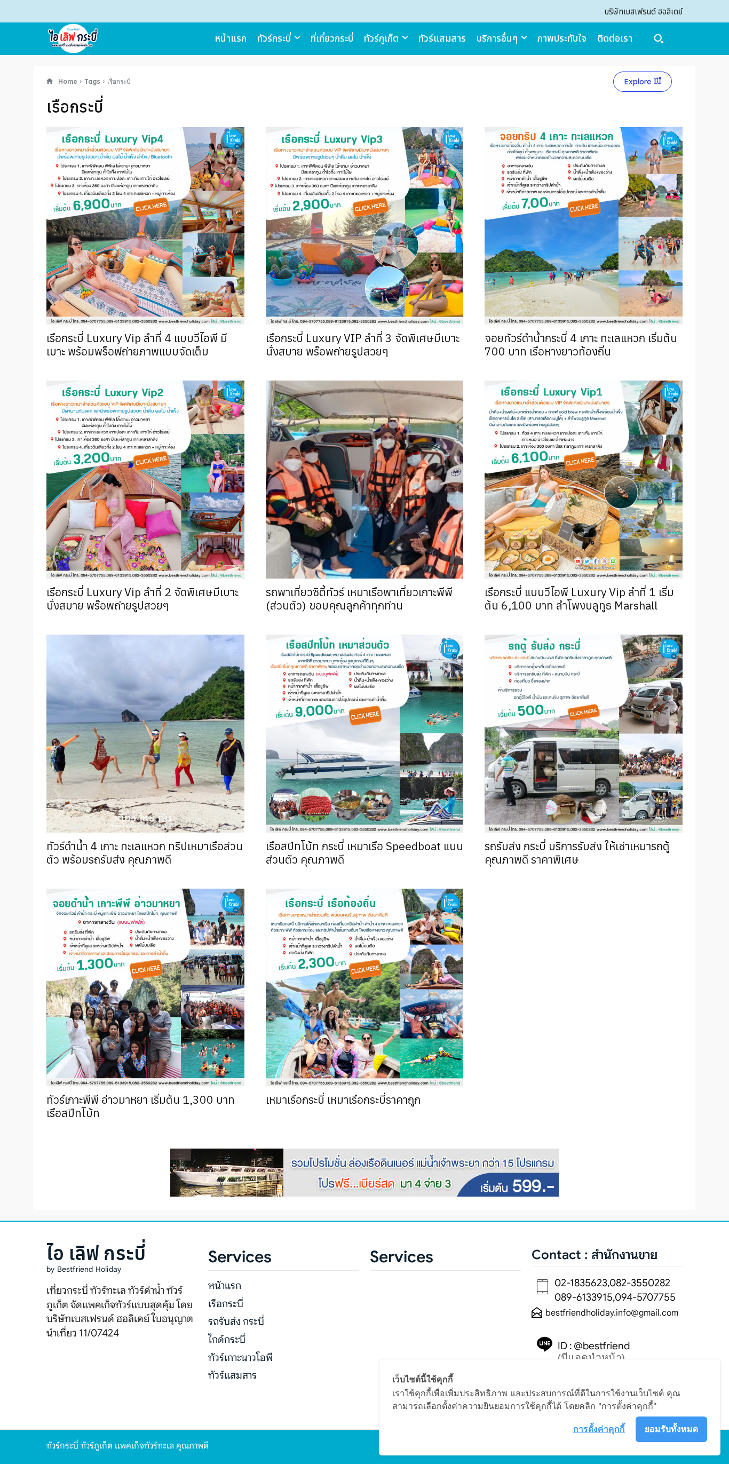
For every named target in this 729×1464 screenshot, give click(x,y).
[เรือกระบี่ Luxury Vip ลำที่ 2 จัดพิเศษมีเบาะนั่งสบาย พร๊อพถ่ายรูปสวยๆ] (145, 480)
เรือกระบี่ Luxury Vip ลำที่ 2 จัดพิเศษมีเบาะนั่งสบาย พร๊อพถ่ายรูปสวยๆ (142, 598)
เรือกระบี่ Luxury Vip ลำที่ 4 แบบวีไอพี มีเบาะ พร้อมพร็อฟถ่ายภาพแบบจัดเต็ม (136, 344)
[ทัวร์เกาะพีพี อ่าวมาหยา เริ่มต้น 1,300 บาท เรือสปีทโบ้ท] (145, 988)
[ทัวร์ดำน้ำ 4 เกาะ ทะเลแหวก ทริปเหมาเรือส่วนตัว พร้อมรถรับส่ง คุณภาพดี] (145, 734)
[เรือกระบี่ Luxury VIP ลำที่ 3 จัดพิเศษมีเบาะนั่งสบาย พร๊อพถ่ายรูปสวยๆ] (365, 226)
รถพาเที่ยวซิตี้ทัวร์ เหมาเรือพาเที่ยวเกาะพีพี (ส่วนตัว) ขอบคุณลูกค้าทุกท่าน (359, 598)
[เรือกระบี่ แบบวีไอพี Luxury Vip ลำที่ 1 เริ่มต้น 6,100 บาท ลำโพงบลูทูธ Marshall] (584, 480)
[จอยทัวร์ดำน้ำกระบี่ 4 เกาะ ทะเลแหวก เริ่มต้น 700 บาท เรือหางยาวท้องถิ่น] (584, 226)
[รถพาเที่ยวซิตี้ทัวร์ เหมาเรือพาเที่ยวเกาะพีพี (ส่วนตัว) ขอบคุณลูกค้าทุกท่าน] (365, 480)
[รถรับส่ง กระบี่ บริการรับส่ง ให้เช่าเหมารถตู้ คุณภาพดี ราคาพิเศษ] (584, 734)
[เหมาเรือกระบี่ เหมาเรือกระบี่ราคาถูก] (365, 988)
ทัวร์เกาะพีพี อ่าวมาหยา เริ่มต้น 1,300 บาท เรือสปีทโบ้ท (140, 1106)
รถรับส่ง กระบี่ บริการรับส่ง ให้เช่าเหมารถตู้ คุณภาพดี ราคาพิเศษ (577, 852)
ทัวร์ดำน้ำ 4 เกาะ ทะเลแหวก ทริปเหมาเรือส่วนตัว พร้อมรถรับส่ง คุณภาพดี (144, 852)
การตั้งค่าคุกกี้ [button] (599, 1428)
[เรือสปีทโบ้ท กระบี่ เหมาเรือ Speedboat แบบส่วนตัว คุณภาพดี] (365, 734)
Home (67, 81)
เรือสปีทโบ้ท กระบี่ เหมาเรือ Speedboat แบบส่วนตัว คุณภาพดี (364, 852)
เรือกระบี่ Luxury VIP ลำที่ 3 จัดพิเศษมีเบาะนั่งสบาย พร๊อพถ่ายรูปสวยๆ (362, 344)
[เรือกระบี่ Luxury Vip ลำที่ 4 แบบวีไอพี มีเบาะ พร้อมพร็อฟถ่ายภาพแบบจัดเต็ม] (145, 226)
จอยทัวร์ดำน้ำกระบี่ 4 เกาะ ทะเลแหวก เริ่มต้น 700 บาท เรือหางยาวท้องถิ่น (581, 344)
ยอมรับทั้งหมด (671, 1428)
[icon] (49, 81)
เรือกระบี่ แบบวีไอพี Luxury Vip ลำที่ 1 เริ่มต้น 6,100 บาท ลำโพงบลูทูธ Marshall (579, 598)
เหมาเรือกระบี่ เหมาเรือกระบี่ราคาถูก (343, 1099)
